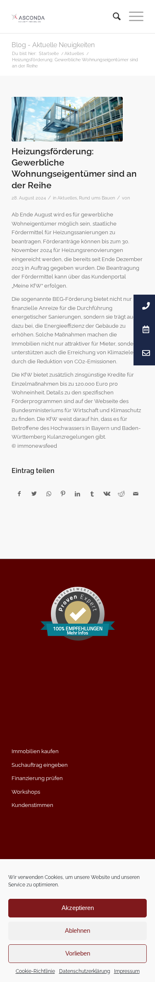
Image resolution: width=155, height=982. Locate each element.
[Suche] (113, 16)
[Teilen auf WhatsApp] (49, 493)
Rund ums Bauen (97, 197)
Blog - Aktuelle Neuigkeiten (53, 45)
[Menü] (132, 16)
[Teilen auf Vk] (107, 493)
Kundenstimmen (32, 805)
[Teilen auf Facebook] (19, 493)
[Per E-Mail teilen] (136, 493)
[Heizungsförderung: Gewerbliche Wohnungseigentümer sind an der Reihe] (67, 119)
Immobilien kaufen (35, 751)
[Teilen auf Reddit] (121, 493)
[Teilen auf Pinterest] (63, 493)
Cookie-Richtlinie (35, 971)
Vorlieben (77, 953)
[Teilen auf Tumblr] (92, 493)
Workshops (26, 792)
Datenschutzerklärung (84, 971)
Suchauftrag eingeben (40, 765)
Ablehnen (77, 930)
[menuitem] (113, 16)
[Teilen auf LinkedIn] (78, 493)
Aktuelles (67, 197)
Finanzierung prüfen (37, 778)
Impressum (127, 971)
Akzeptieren (78, 907)
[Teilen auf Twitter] (34, 493)
